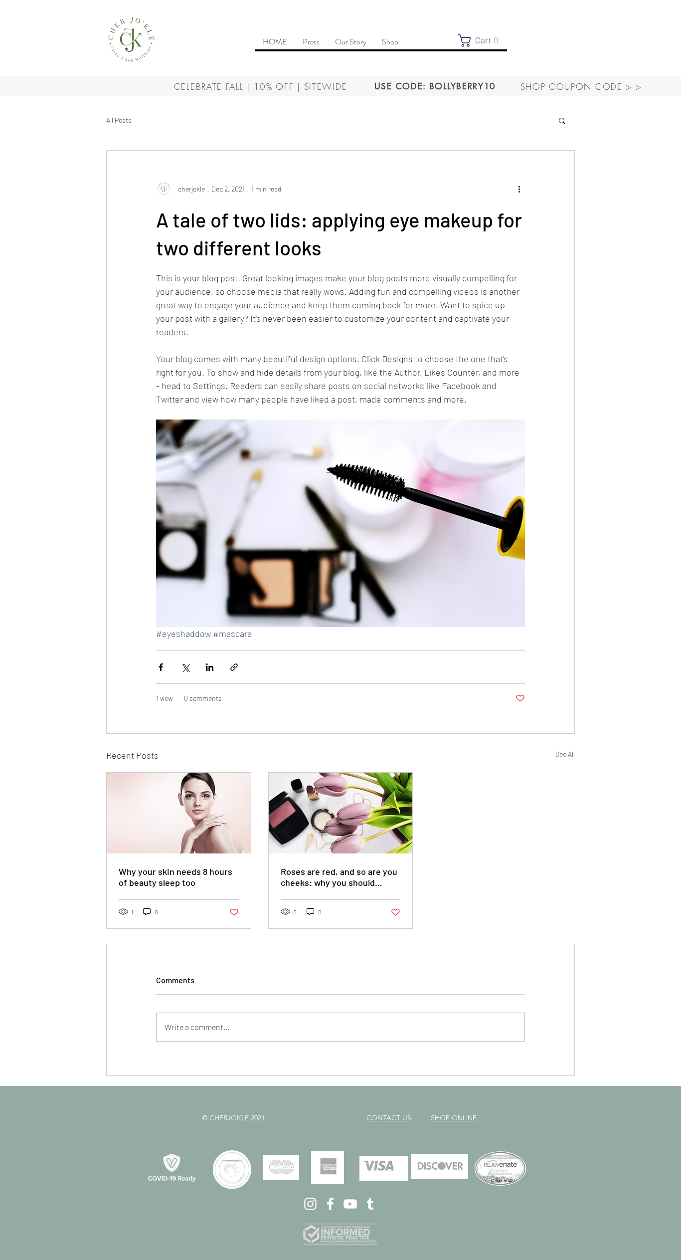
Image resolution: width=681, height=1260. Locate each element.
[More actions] (519, 189)
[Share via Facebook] (161, 667)
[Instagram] (310, 1204)
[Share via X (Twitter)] (185, 667)
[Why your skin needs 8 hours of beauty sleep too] (179, 813)
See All (565, 754)
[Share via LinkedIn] (209, 667)
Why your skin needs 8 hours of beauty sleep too (175, 877)
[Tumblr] (370, 1204)
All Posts (119, 120)
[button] (482, 40)
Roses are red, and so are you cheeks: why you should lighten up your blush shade (339, 877)
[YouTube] (350, 1204)
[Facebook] (330, 1204)
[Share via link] (234, 667)
